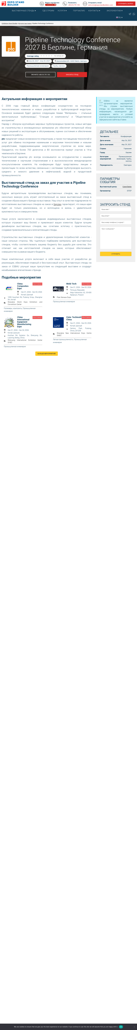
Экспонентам (114, 10)
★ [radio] (41, 56)
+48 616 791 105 (74, 5)
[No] (134, 1027)
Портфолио (79, 10)
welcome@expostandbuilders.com (100, 5)
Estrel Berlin (127, 187)
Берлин (57, 204)
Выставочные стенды (23, 10)
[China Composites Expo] (10, 289)
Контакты (93, 10)
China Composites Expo (22, 286)
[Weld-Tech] (59, 289)
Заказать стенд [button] (72, 75)
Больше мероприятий (47, 353)
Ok (121, 1027)
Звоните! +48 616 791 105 (40, 75)
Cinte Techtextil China (73, 318)
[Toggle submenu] (40, 11)
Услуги (61, 10)
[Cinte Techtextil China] (59, 322)
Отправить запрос (125, 4)
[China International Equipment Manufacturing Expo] (10, 322)
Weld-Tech (71, 284)
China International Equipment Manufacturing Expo (24, 322)
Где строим (48, 10)
